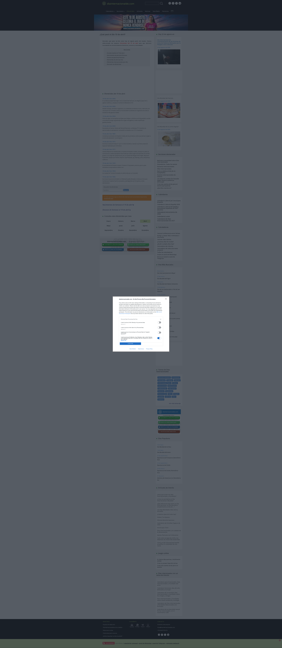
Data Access (141, 348)
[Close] (166, 299)
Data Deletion (133, 348)
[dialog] (141, 324)
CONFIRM (130, 343)
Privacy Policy (149, 348)
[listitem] (141, 319)
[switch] (159, 322)
